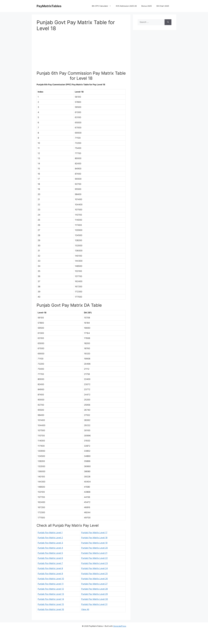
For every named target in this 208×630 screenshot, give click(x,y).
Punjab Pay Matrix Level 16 (51, 609)
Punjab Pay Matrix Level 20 (94, 548)
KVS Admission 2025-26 (126, 6)
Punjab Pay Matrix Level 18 (94, 537)
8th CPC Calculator (100, 6)
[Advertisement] (81, 52)
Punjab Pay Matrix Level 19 (94, 543)
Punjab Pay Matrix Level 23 (94, 563)
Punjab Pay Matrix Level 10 (51, 578)
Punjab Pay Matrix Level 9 (50, 573)
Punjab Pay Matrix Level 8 (50, 568)
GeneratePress (119, 626)
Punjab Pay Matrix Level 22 (94, 558)
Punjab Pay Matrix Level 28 (94, 589)
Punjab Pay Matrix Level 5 (50, 553)
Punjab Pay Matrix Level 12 (51, 589)
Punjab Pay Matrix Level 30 (94, 599)
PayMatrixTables (49, 6)
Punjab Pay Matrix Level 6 (50, 558)
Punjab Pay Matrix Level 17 (94, 532)
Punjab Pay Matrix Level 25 (94, 573)
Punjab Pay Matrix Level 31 (94, 604)
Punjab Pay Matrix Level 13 (51, 594)
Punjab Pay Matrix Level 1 (50, 532)
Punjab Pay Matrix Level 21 (94, 553)
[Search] (168, 22)
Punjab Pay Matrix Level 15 (51, 604)
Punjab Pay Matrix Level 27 (94, 584)
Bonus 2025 (146, 6)
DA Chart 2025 (162, 6)
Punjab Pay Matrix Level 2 (50, 537)
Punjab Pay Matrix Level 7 (50, 563)
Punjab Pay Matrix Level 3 (50, 543)
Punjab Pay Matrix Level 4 (50, 548)
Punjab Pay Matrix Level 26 (94, 578)
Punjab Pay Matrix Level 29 (94, 594)
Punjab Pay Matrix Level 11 (51, 584)
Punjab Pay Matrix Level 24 (94, 568)
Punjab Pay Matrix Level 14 (51, 599)
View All (85, 609)
